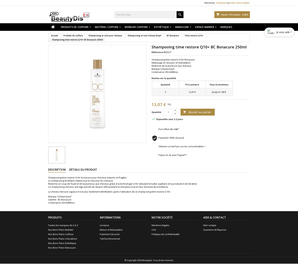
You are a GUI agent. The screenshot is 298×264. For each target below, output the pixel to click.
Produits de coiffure (75, 27)
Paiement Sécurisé (110, 234)
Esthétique (161, 27)
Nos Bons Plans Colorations (62, 238)
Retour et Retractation (111, 229)
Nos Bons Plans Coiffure (60, 234)
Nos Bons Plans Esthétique (62, 243)
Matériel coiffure (106, 27)
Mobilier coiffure (136, 27)
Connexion (221, 2)
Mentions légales (161, 225)
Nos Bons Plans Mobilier (60, 229)
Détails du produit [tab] (83, 170)
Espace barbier (204, 27)
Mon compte (209, 225)
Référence (157, 52)
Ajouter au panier (197, 112)
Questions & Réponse (214, 229)
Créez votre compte (240, 2)
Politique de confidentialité (166, 234)
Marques (226, 27)
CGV (154, 229)
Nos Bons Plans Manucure (62, 247)
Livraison (104, 225)
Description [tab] (57, 170)
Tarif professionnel (110, 238)
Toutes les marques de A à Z (63, 225)
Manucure (182, 27)
